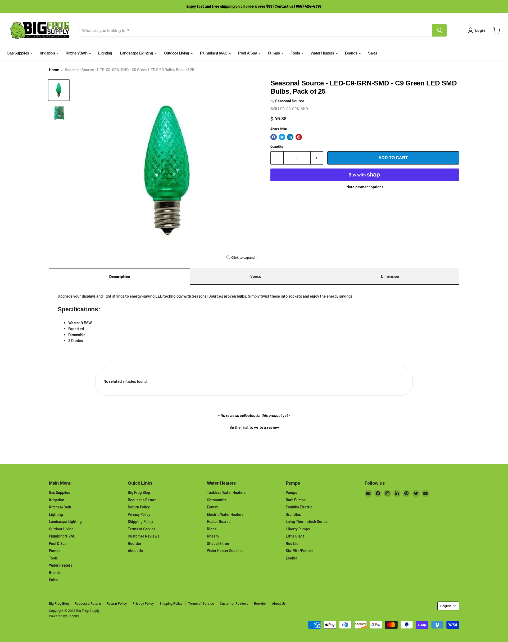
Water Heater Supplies (225, 550)
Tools (296, 53)
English (445, 606)
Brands (351, 53)
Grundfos (293, 514)
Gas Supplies (18, 53)
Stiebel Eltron (218, 543)
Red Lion (293, 543)
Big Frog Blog (139, 492)
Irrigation (48, 53)
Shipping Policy (140, 521)
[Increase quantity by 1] (317, 158)
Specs (255, 276)
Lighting (105, 53)
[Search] (439, 30)
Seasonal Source (289, 100)
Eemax (212, 507)
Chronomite (217, 500)
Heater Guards (218, 521)
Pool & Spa (248, 53)
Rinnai (212, 529)
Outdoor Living (177, 53)
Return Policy (139, 507)
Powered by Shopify (64, 616)
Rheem (213, 536)
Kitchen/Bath (77, 53)
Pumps (274, 53)
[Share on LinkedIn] (290, 137)
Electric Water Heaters (225, 514)
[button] (254, 426)
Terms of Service (142, 529)
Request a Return (142, 500)
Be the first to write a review (254, 427)
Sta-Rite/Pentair (299, 550)
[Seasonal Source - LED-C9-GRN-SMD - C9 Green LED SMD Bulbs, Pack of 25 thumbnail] (58, 90)
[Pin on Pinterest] (299, 137)
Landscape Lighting (137, 53)
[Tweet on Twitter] (282, 137)
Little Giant (295, 536)
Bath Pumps (296, 500)
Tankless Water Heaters (226, 492)
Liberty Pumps (298, 529)
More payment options (364, 187)
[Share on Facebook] (273, 137)
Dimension (390, 276)
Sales (372, 53)
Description (119, 276)
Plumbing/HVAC (214, 53)
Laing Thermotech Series (307, 521)
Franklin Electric (299, 507)
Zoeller (291, 558)
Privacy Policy (139, 514)
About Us (135, 550)
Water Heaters (323, 53)
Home (54, 69)
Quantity (276, 147)
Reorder (134, 543)
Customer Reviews (143, 536)
